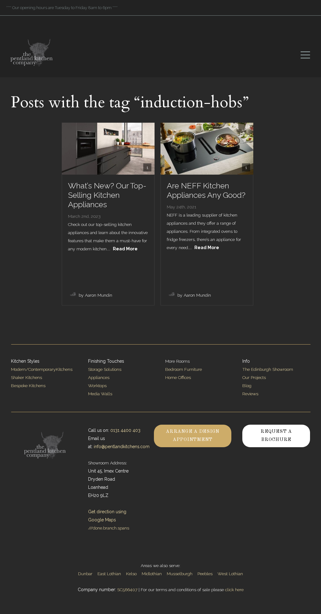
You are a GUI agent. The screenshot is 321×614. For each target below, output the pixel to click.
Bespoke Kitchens (28, 385)
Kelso (131, 573)
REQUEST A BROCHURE (276, 435)
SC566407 (127, 589)
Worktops (97, 385)
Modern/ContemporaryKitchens (41, 369)
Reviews (250, 393)
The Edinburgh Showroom (268, 369)
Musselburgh (179, 573)
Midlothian (152, 573)
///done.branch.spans (108, 527)
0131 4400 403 (125, 430)
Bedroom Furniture (183, 369)
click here (234, 589)
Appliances (98, 377)
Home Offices (178, 377)
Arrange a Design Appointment (192, 435)
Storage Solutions (104, 369)
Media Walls (100, 393)
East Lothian (109, 573)
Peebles (205, 573)
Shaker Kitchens (26, 377)
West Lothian (230, 573)
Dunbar (85, 573)
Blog (246, 385)
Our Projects (254, 377)
